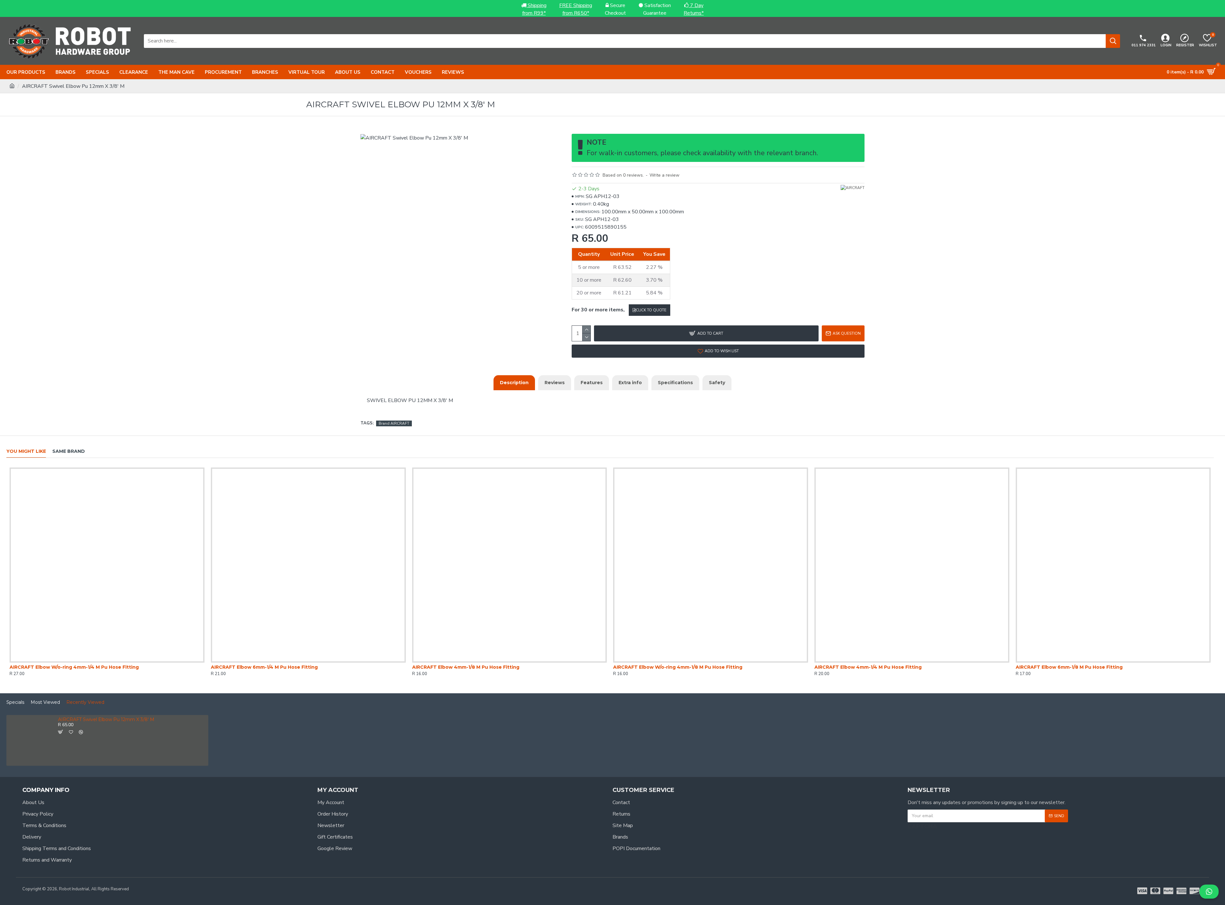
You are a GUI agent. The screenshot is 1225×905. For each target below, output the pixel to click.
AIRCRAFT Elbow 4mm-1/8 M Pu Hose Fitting (465, 667)
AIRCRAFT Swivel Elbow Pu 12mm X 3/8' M (106, 719)
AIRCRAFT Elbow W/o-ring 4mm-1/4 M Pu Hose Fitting (74, 667)
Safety (717, 382)
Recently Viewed (85, 702)
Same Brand (68, 451)
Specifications (675, 382)
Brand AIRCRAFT (394, 423)
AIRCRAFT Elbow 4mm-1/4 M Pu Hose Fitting (868, 667)
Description (514, 382)
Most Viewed (45, 702)
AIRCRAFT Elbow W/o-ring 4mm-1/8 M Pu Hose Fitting (677, 667)
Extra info (630, 382)
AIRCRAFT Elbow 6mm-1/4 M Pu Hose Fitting (264, 667)
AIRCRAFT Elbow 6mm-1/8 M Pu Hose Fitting (1069, 667)
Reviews (555, 382)
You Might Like (26, 451)
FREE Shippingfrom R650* (575, 9)
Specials (15, 702)
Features (592, 382)
